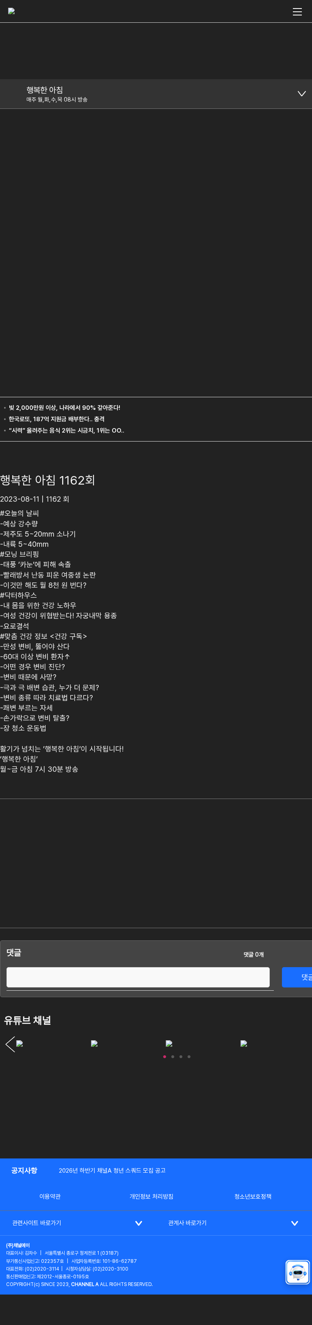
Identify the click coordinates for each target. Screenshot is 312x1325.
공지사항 (24, 1170)
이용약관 (50, 1196)
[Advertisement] (272, 841)
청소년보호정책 (252, 1196)
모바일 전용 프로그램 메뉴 (302, 94)
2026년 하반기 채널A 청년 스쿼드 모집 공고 (112, 1170)
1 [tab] (164, 1055)
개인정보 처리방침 (151, 1196)
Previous (10, 1044)
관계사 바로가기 (187, 1223)
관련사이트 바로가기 (36, 1223)
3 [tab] (181, 1055)
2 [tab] (173, 1055)
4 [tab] (189, 1055)
